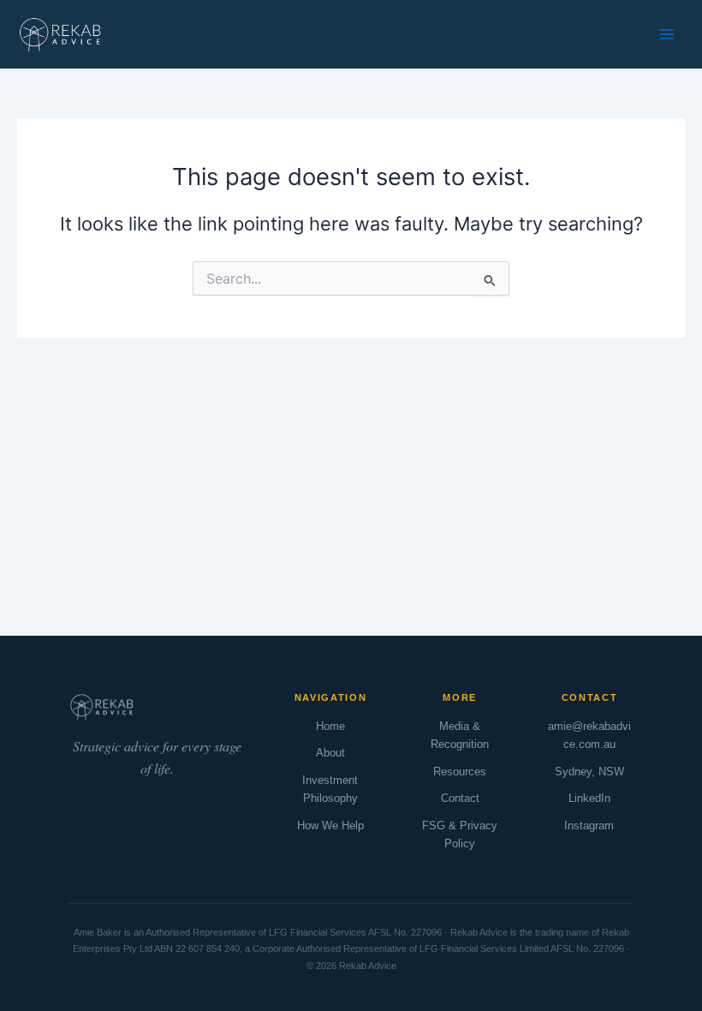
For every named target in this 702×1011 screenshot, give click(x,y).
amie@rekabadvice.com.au (589, 735)
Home (330, 726)
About (330, 752)
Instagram (589, 825)
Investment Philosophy (330, 789)
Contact (460, 798)
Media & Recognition (460, 735)
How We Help (330, 825)
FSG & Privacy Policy (459, 834)
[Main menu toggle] (667, 34)
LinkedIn (589, 798)
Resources (459, 771)
